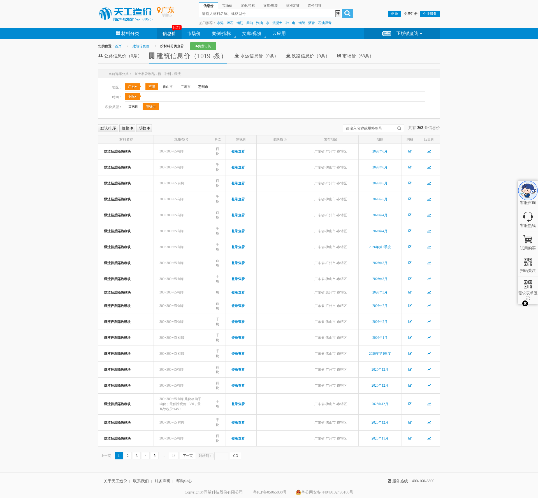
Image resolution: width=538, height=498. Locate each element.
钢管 (301, 23)
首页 (118, 46)
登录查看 (238, 151)
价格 (126, 128)
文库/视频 (251, 33)
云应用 (279, 33)
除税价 (151, 106)
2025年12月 (380, 370)
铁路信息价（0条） (310, 55)
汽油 (259, 23)
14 (173, 456)
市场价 (194, 33)
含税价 (133, 106)
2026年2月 (380, 306)
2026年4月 (380, 215)
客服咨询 (528, 198)
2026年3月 (380, 263)
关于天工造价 (115, 481)
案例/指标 (221, 33)
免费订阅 (204, 46)
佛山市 (168, 87)
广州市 (185, 87)
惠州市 (203, 87)
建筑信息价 (141, 46)
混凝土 (277, 23)
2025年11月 (380, 438)
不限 (152, 87)
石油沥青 (324, 23)
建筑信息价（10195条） (191, 56)
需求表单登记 (528, 295)
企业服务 (429, 14)
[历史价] (429, 151)
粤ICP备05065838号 (270, 492)
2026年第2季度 (380, 247)
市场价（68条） (357, 55)
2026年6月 (380, 151)
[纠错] (410, 151)
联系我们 (141, 481)
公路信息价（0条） (122, 55)
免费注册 (411, 14)
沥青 (311, 23)
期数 (142, 128)
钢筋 (239, 23)
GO (235, 456)
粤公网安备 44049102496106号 (327, 492)
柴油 (249, 23)
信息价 (169, 33)
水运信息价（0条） (259, 55)
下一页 (188, 456)
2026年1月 (380, 338)
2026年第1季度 (380, 354)
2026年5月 (380, 183)
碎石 (230, 23)
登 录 (394, 14)
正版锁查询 (408, 33)
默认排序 (108, 128)
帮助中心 (184, 481)
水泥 (220, 23)
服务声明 (162, 481)
